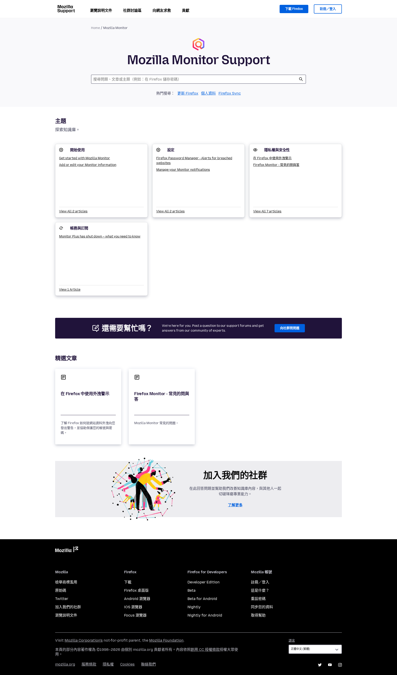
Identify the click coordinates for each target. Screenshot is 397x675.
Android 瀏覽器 (137, 599)
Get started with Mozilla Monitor (84, 158)
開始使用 (77, 150)
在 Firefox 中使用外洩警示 (272, 158)
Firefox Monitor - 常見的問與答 (276, 165)
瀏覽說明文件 (101, 10)
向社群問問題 (289, 328)
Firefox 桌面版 (136, 590)
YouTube (330, 665)
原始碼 (60, 590)
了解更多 (235, 505)
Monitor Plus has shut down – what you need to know (99, 236)
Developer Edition (203, 582)
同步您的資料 (262, 607)
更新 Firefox (187, 93)
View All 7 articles (267, 211)
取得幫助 (258, 615)
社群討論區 (132, 10)
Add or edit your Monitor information (87, 165)
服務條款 (89, 664)
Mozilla (66, 550)
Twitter (61, 599)
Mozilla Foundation (166, 640)
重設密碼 (258, 599)
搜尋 (301, 79)
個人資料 (208, 93)
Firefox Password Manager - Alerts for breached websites (194, 160)
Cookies (127, 664)
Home (95, 28)
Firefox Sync (229, 93)
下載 (127, 582)
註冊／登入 (328, 9)
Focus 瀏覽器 (135, 615)
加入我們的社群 (68, 607)
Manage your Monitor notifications (183, 170)
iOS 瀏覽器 (133, 607)
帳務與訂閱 (79, 228)
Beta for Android (202, 599)
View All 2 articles (73, 211)
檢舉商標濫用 (66, 582)
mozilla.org (65, 664)
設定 (171, 150)
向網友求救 (162, 10)
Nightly (194, 607)
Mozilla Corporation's (84, 640)
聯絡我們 (148, 664)
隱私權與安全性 (277, 150)
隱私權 (108, 664)
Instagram (340, 665)
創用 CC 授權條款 (205, 649)
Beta (191, 590)
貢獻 (185, 10)
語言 (292, 641)
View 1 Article (69, 290)
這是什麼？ (260, 590)
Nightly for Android (204, 615)
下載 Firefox (294, 9)
